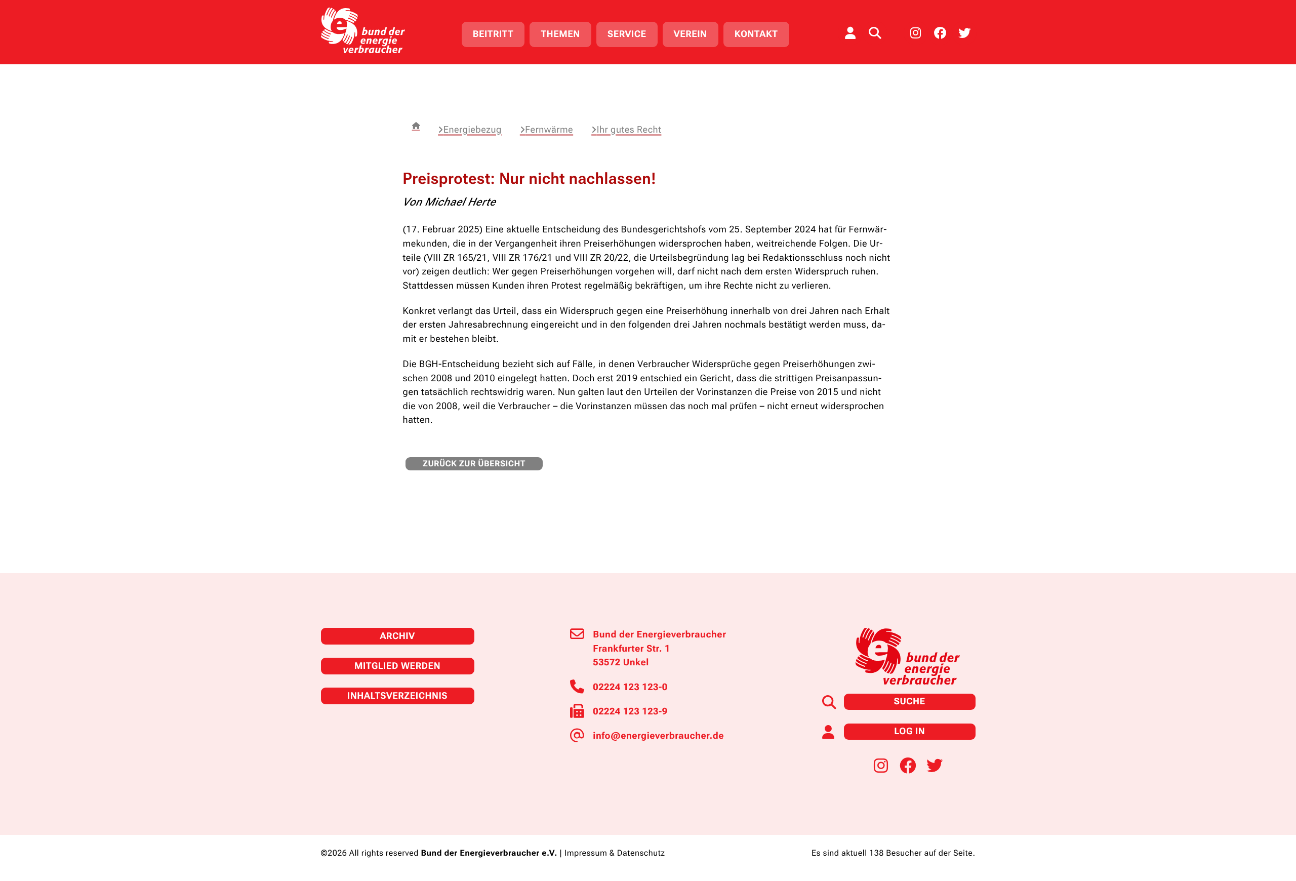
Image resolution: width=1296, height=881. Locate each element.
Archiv (397, 636)
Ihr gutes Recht (629, 130)
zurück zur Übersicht (474, 463)
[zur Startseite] (363, 30)
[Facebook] (940, 33)
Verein (690, 34)
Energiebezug (472, 130)
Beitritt (493, 34)
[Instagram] (916, 33)
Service (627, 34)
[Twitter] (964, 33)
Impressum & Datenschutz (614, 853)
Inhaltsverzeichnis (397, 696)
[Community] (850, 33)
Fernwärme (549, 130)
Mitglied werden (397, 666)
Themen (560, 34)
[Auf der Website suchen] (875, 33)
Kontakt (756, 34)
